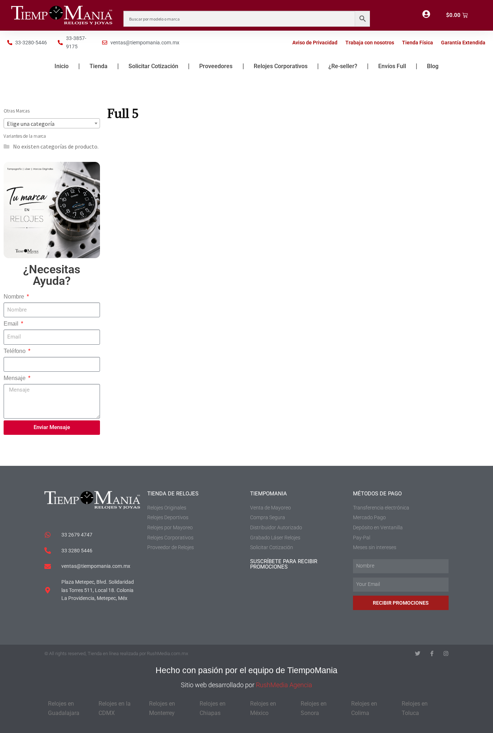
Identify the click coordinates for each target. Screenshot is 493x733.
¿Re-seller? (342, 66)
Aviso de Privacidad (314, 42)
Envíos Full (392, 66)
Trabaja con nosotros (369, 42)
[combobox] (52, 123)
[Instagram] (446, 653)
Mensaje (15, 378)
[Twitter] (417, 653)
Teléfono (15, 351)
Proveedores (215, 66)
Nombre (15, 296)
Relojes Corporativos (280, 66)
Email (12, 324)
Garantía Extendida (463, 42)
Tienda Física (417, 42)
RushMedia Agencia (284, 685)
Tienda (99, 66)
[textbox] (52, 124)
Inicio (61, 66)
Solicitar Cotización (153, 66)
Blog (433, 66)
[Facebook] (432, 653)
